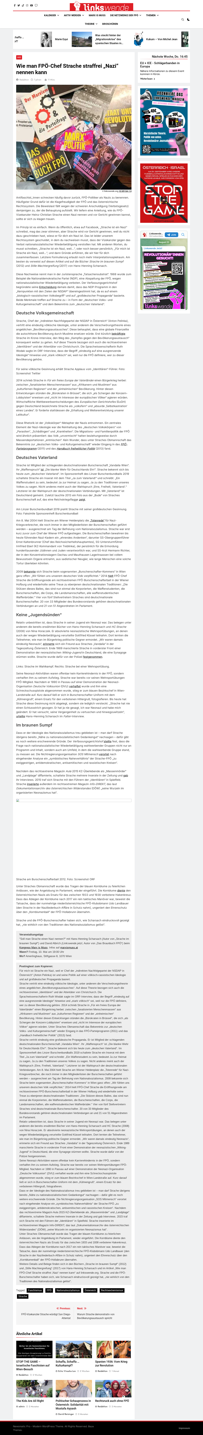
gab (125, 775)
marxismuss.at (69, 947)
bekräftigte (118, 333)
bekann (28, 571)
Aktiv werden (72, 15)
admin (22, 1406)
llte (109, 741)
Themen (151, 15)
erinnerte (48, 644)
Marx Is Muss (97, 15)
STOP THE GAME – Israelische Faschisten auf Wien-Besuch (32, 1365)
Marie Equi (20, 39)
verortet (104, 754)
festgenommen (92, 656)
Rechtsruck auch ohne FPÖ (112, 1400)
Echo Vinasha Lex (67, 1371)
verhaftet (75, 686)
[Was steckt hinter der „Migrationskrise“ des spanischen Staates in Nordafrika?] (40, 39)
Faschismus (35, 1290)
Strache (22, 1296)
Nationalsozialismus (68, 1290)
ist (42, 469)
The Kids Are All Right (30, 1400)
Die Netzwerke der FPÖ (124, 15)
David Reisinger (66, 1414)
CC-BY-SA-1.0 (125, 191)
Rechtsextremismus (112, 1290)
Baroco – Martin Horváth (167, 39)
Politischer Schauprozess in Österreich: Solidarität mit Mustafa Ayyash (73, 1404)
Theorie (89, 24)
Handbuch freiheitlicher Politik (76, 448)
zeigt (82, 499)
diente (121, 890)
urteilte (20, 716)
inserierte (33, 784)
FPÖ (19, 57)
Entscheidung (47, 287)
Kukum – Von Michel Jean (120, 39)
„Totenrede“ (97, 520)
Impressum (184, 1428)
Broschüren (110, 24)
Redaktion (24, 79)
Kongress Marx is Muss (33, 947)
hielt (110, 575)
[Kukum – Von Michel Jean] (97, 39)
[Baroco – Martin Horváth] (144, 39)
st (105, 741)
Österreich (90, 1290)
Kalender (50, 15)
